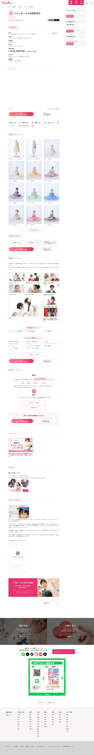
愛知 (38, 733)
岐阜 (38, 729)
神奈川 (30, 729)
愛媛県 (20, 6)
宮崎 (67, 726)
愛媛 (60, 719)
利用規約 (57, 108)
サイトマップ (8, 746)
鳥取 (53, 714)
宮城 (18, 721)
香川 (60, 717)
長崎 (67, 719)
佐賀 (67, 717)
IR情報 (32, 746)
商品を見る (34, 407)
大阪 (45, 719)
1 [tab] (45, 697)
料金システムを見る (34, 402)
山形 (18, 726)
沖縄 (67, 731)
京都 (45, 717)
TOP (9, 6)
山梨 (38, 724)
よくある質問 (15, 746)
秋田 (18, 724)
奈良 (45, 724)
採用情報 (27, 746)
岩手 (18, 719)
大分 (67, 724)
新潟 (38, 714)
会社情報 (21, 746)
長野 (38, 726)
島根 (53, 717)
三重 (38, 736)
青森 (18, 717)
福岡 (67, 714)
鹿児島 (67, 729)
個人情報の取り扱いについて (68, 746)
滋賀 (45, 714)
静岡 (38, 731)
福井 (38, 721)
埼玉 (30, 721)
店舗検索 (14, 6)
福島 (18, 729)
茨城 (30, 714)
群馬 (30, 719)
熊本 (67, 721)
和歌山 (45, 726)
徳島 (60, 714)
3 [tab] (48, 697)
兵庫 (45, 721)
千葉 (30, 724)
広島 (53, 721)
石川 (38, 719)
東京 (30, 726)
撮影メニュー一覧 (34, 354)
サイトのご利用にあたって (40, 746)
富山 (38, 717)
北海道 (18, 714)
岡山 (53, 719)
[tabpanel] (47, 677)
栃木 (30, 717)
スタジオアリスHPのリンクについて (54, 746)
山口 (53, 724)
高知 (60, 721)
